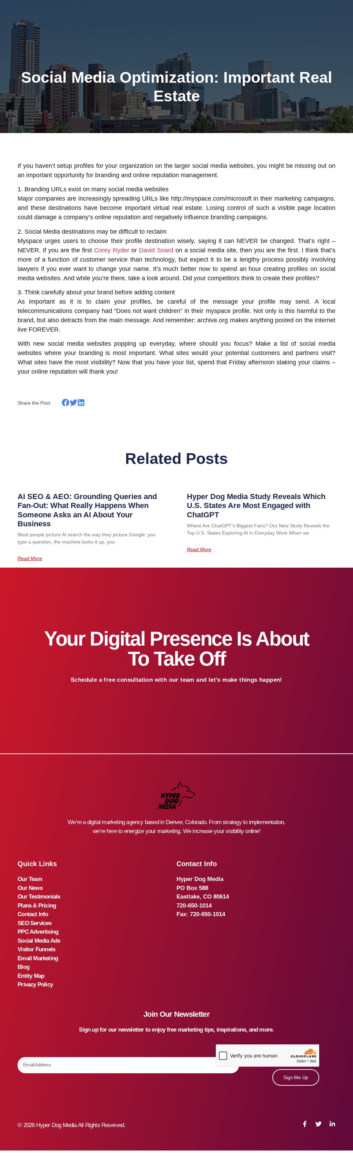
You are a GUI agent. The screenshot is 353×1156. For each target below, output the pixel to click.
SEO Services (34, 923)
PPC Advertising (38, 932)
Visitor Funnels (36, 949)
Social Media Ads (39, 940)
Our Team (30, 879)
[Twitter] (318, 1124)
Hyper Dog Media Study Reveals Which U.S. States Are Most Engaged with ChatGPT (256, 505)
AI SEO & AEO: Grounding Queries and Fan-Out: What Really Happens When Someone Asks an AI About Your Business (87, 510)
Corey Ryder (111, 250)
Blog (23, 967)
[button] (66, 403)
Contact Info (33, 914)
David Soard (156, 250)
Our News (30, 888)
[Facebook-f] (305, 1124)
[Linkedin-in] (332, 1124)
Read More (30, 558)
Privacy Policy (35, 984)
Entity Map (31, 976)
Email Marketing (38, 958)
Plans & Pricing (37, 905)
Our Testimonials (39, 896)
